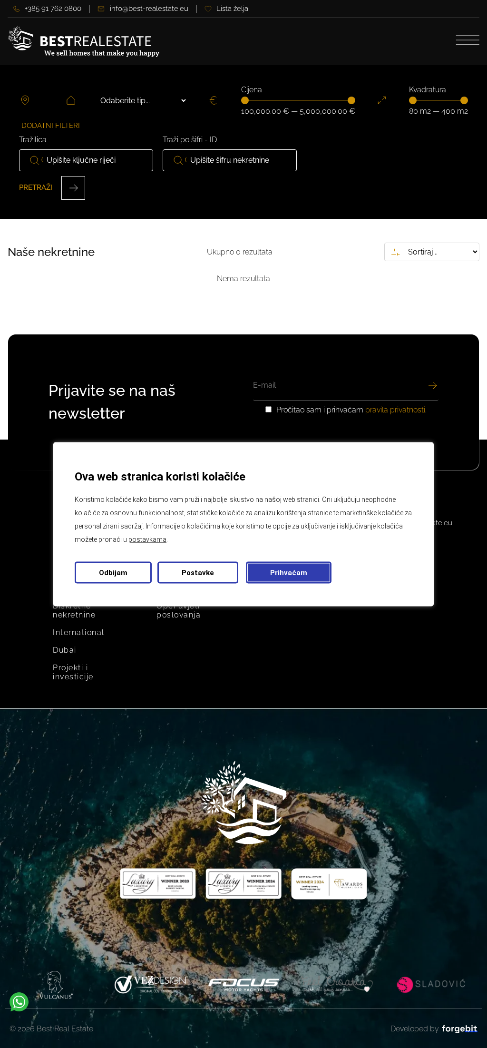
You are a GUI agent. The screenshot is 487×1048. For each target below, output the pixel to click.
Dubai (65, 650)
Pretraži (36, 187)
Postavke (198, 572)
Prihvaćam (288, 572)
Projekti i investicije (73, 672)
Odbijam (113, 572)
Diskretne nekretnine (74, 610)
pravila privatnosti (395, 409)
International (79, 632)
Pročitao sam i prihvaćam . (351, 410)
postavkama (147, 539)
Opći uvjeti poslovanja (178, 610)
